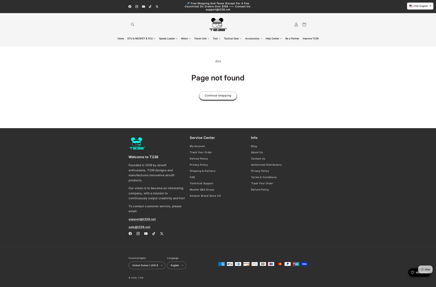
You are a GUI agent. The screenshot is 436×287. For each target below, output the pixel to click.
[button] (132, 24)
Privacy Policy (199, 164)
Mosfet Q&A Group (202, 189)
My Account (197, 146)
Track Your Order (201, 152)
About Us (257, 152)
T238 (140, 277)
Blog (254, 146)
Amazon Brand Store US (205, 195)
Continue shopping (218, 95)
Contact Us (258, 158)
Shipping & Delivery (202, 170)
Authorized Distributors (266, 164)
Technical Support (201, 183)
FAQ (192, 177)
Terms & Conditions (264, 177)
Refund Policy (199, 158)
